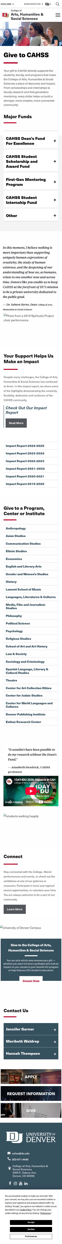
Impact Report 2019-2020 (25, 484)
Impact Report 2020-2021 (25, 476)
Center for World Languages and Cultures (29, 704)
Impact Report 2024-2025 (25, 445)
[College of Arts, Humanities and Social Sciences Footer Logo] (31, 1137)
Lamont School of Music (23, 589)
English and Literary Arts (23, 566)
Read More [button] (16, 423)
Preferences (31, 1236)
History (11, 581)
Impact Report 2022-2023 (25, 461)
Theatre (11, 680)
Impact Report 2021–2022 (25, 468)
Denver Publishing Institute (25, 714)
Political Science (18, 623)
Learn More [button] (14, 909)
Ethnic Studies (16, 551)
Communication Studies (23, 543)
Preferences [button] (45, 1213)
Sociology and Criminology (25, 661)
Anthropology (16, 528)
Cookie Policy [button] (25, 1210)
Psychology (14, 631)
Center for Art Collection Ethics (28, 688)
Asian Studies (16, 536)
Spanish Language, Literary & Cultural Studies (27, 670)
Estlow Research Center (23, 722)
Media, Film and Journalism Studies (25, 606)
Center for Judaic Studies (24, 695)
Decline (31, 1229)
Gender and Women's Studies (27, 574)
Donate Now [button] (31, 981)
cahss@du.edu (20, 1153)
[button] (33, 4)
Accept (31, 1222)
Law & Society (16, 654)
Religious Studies (18, 638)
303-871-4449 (20, 1159)
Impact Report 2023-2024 (25, 453)
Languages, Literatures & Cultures (31, 597)
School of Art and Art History (26, 646)
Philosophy (14, 616)
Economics (14, 559)
